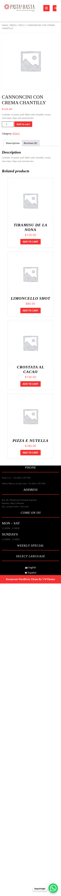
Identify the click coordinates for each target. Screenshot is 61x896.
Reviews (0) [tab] (30, 143)
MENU (13, 25)
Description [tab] (13, 143)
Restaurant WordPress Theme (22, 579)
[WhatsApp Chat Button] (53, 888)
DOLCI (22, 25)
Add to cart (23, 124)
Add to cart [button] (30, 241)
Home (5, 25)
